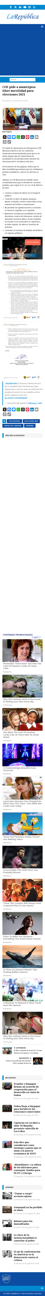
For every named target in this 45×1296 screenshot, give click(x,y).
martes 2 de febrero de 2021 (16, 101)
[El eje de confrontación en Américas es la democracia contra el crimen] (7, 1254)
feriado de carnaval (13, 426)
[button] (41, 26)
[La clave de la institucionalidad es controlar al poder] (7, 1237)
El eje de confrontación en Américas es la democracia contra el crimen (27, 1255)
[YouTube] (25, 7)
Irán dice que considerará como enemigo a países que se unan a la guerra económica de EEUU (27, 1148)
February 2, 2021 (35, 403)
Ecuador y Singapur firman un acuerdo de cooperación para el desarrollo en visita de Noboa (26, 1089)
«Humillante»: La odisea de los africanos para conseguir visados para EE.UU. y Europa (27, 1168)
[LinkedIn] (20, 7)
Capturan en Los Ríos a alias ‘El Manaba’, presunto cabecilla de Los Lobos (27, 1127)
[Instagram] (29, 7)
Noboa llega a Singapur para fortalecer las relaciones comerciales (27, 1109)
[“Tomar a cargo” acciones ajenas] (7, 1195)
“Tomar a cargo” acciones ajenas (23, 1195)
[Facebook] (11, 7)
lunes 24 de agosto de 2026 (27, 1098)
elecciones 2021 (31, 421)
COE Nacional (14, 421)
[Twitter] (15, 7)
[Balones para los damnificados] (7, 1223)
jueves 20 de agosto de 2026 (27, 1227)
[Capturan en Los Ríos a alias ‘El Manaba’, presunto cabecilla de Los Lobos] (7, 1125)
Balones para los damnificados (23, 1222)
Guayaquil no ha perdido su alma (28, 1208)
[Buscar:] (22, 79)
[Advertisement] (22, 52)
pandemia (30, 426)
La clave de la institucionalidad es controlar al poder (25, 1237)
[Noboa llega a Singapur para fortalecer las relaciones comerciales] (7, 1108)
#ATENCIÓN (11, 383)
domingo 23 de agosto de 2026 (28, 1135)
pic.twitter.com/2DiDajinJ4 (16, 398)
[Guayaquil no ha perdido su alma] (7, 1209)
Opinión (9, 1187)
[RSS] (34, 7)
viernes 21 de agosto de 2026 (28, 1200)
